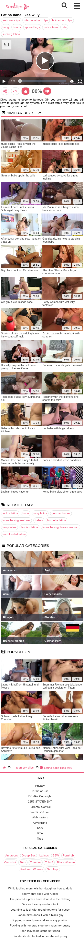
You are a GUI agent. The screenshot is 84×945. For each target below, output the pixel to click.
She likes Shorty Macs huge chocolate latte (59, 272)
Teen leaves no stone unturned (40, 930)
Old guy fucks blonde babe (17, 301)
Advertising (40, 822)
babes (39, 520)
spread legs (32, 27)
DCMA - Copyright (40, 796)
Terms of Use (40, 791)
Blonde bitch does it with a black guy (40, 915)
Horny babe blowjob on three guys (62, 491)
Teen (23, 862)
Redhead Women (31, 869)
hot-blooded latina (14, 534)
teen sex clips (11, 20)
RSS (40, 828)
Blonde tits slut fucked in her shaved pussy (40, 936)
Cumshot (10, 862)
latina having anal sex (16, 520)
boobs (17, 27)
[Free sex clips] (17, 9)
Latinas (44, 855)
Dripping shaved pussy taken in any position (40, 920)
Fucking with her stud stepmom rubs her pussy (40, 925)
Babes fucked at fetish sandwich (61, 460)
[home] (5, 767)
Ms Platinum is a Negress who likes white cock (60, 209)
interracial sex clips (36, 20)
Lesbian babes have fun (15, 491)
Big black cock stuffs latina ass (19, 270)
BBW (56, 855)
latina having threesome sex (60, 527)
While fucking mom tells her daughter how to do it (40, 888)
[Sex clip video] (5, 91)
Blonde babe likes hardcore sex (61, 143)
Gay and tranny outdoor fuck (40, 904)
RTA (40, 833)
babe (25, 513)
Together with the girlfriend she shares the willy (60, 398)
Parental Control (40, 806)
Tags (40, 838)
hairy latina (9, 527)
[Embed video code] (15, 91)
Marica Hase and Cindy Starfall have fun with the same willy (19, 462)
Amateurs (11, 855)
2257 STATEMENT (40, 801)
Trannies (35, 862)
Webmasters (40, 817)
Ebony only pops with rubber (40, 893)
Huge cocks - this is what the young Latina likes (18, 145)
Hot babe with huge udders (58, 428)
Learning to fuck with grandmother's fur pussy (40, 909)
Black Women (66, 862)
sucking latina (11, 34)
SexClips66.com (40, 812)
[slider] (43, 81)
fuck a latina (10, 513)
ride (64, 27)
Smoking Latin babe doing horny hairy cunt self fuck (20, 335)
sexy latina (40, 513)
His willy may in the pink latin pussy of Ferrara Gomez (18, 367)
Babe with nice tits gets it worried (62, 365)
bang (5, 27)
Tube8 (49, 862)
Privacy (40, 785)
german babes (61, 513)
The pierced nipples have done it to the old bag (40, 899)
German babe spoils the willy (18, 175)
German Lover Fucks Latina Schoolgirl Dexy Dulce (17, 209)
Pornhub (68, 855)
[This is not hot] (47, 91)
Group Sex (28, 855)
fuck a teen (51, 27)
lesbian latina (29, 527)
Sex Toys (53, 869)
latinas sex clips (62, 20)
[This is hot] (25, 91)
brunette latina (56, 520)
